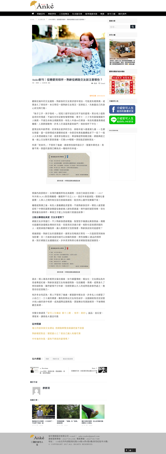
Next (93, 368)
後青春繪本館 (91, 14)
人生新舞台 (64, 14)
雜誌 (49, 82)
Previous (45, 368)
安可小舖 (111, 14)
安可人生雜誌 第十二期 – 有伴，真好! (67, 313)
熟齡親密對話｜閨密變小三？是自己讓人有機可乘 (56, 333)
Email (103, 83)
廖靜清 (37, 82)
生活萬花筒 (77, 14)
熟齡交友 (56, 358)
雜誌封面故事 (68, 358)
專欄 (102, 14)
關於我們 (122, 14)
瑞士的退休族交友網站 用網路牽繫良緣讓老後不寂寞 (58, 328)
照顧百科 (41, 14)
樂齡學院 (52, 14)
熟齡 (47, 358)
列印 (95, 83)
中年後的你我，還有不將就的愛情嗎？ (51, 339)
